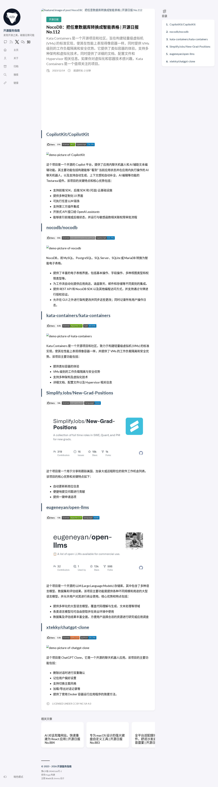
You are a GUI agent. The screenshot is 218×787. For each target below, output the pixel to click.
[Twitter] (17, 42)
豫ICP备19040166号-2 (51, 771)
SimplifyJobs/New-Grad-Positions (190, 46)
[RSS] (11, 42)
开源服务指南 (11, 30)
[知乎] (29, 42)
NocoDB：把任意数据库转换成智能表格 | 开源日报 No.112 (92, 29)
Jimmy (57, 778)
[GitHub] (5, 42)
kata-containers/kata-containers (189, 39)
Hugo (48, 775)
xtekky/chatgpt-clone (182, 61)
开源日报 (54, 19)
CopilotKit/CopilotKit (183, 24)
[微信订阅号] (23, 42)
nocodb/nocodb (179, 31)
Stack (48, 778)
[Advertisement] (98, 101)
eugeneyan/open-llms (182, 53)
